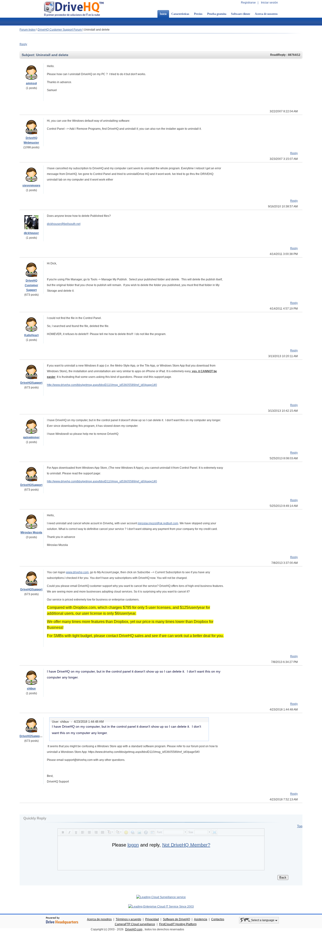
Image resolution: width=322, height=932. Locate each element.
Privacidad (152, 919)
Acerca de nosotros (266, 14)
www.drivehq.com (77, 572)
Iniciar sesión (269, 2)
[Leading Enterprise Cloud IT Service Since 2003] (161, 906)
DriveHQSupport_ (31, 736)
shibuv (31, 688)
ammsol (31, 83)
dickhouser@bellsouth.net (63, 224)
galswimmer (31, 437)
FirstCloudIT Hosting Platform (178, 924)
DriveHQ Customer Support (31, 285)
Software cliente (240, 14)
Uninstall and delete (97, 29)
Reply (23, 44)
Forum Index (28, 29)
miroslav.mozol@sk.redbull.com (158, 523)
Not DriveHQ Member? (186, 844)
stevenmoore (31, 185)
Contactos (217, 919)
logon (133, 844)
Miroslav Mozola (31, 532)
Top (299, 826)
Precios (198, 14)
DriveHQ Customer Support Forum (60, 29)
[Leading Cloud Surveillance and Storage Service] (161, 897)
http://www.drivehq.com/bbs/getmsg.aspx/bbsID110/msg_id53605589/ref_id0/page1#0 (102, 385)
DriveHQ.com (133, 929)
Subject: (29, 55)
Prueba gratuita (216, 14)
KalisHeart (31, 335)
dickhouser (31, 233)
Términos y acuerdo (128, 919)
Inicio (163, 14)
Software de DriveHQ (176, 919)
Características (180, 14)
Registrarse (248, 2)
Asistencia (200, 919)
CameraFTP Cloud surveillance (135, 924)
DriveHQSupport (31, 382)
